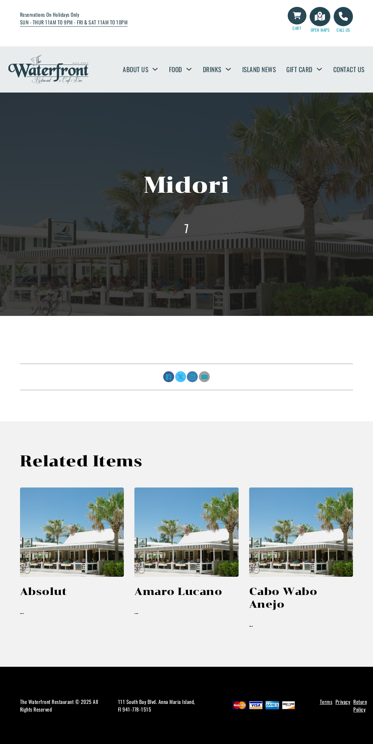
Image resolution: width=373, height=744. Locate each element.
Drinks (212, 69)
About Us (135, 69)
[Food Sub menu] (189, 69)
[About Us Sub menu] (155, 69)
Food (175, 69)
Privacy (342, 701)
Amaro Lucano (178, 591)
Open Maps (320, 30)
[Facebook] (168, 376)
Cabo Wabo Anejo (283, 597)
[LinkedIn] (192, 376)
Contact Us (349, 69)
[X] (180, 376)
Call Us (343, 30)
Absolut (43, 591)
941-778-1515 (136, 709)
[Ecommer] (297, 15)
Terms (326, 701)
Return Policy (360, 705)
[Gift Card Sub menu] (319, 69)
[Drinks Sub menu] (228, 69)
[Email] (204, 376)
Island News (259, 69)
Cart (296, 28)
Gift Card (299, 69)
